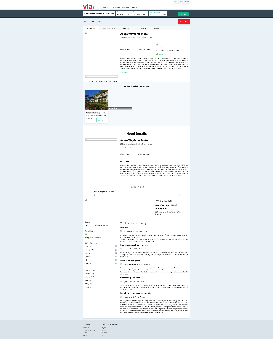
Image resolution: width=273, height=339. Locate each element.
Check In (119, 12)
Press (85, 333)
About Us (86, 328)
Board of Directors (89, 330)
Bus (103, 335)
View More (124, 72)
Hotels (104, 330)
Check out (136, 12)
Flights (104, 328)
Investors (86, 335)
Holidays (104, 333)
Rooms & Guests (155, 12)
